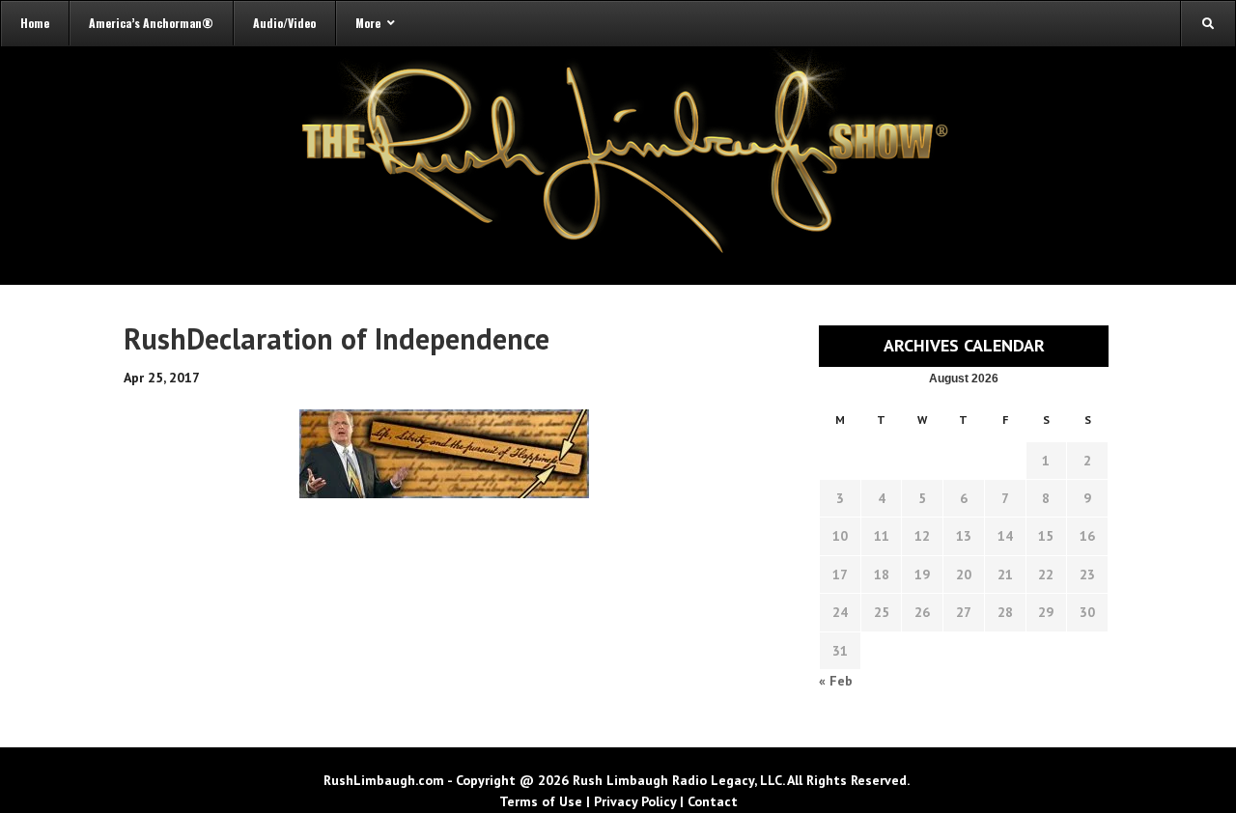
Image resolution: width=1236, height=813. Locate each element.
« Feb (836, 680)
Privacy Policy (635, 801)
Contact (713, 801)
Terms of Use (540, 801)
